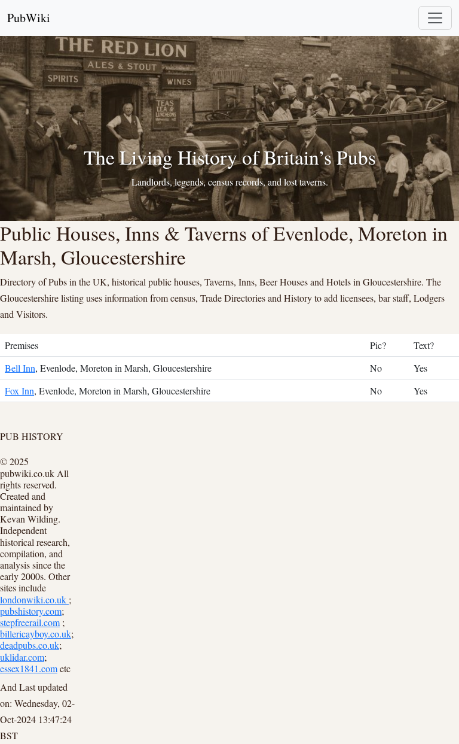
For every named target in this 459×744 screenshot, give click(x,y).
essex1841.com (28, 668)
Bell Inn (20, 368)
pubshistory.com (31, 611)
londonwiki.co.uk (34, 599)
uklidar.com (22, 657)
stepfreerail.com (30, 622)
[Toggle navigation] (435, 18)
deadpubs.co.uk (29, 645)
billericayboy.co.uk (35, 633)
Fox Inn (19, 390)
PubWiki (28, 18)
